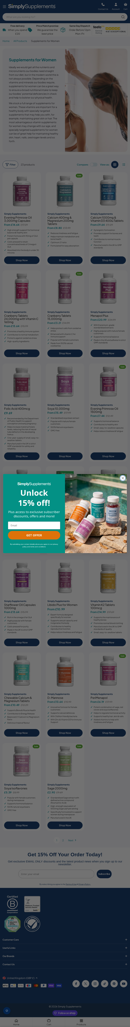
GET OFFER (34, 535)
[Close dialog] (123, 478)
